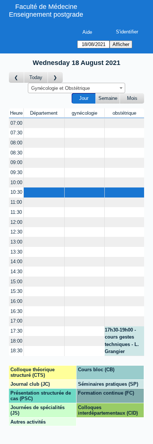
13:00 (16, 242)
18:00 (16, 341)
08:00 (16, 143)
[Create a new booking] (44, 123)
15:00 (16, 281)
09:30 (16, 172)
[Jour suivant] (55, 77)
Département (44, 113)
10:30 (16, 192)
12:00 (16, 222)
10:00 (16, 182)
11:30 (16, 212)
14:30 (16, 271)
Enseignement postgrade (46, 14)
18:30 (16, 350)
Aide (87, 32)
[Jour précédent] (16, 77)
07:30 (16, 133)
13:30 (16, 252)
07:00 (16, 123)
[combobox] (76, 88)
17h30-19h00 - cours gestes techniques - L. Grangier (122, 341)
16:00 (16, 301)
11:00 (16, 202)
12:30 (16, 232)
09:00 (16, 162)
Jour (83, 98)
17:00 (16, 321)
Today (35, 77)
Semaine (107, 98)
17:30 (16, 331)
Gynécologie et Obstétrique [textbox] (60, 88)
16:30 (16, 311)
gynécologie (84, 113)
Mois (132, 98)
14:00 (16, 261)
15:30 (16, 291)
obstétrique (124, 113)
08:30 (16, 153)
